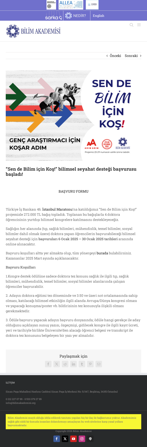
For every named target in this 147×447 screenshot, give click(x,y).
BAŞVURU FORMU (73, 191)
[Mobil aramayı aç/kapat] (131, 25)
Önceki (115, 55)
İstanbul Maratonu (57, 209)
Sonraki (131, 55)
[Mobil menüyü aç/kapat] (139, 25)
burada (102, 253)
